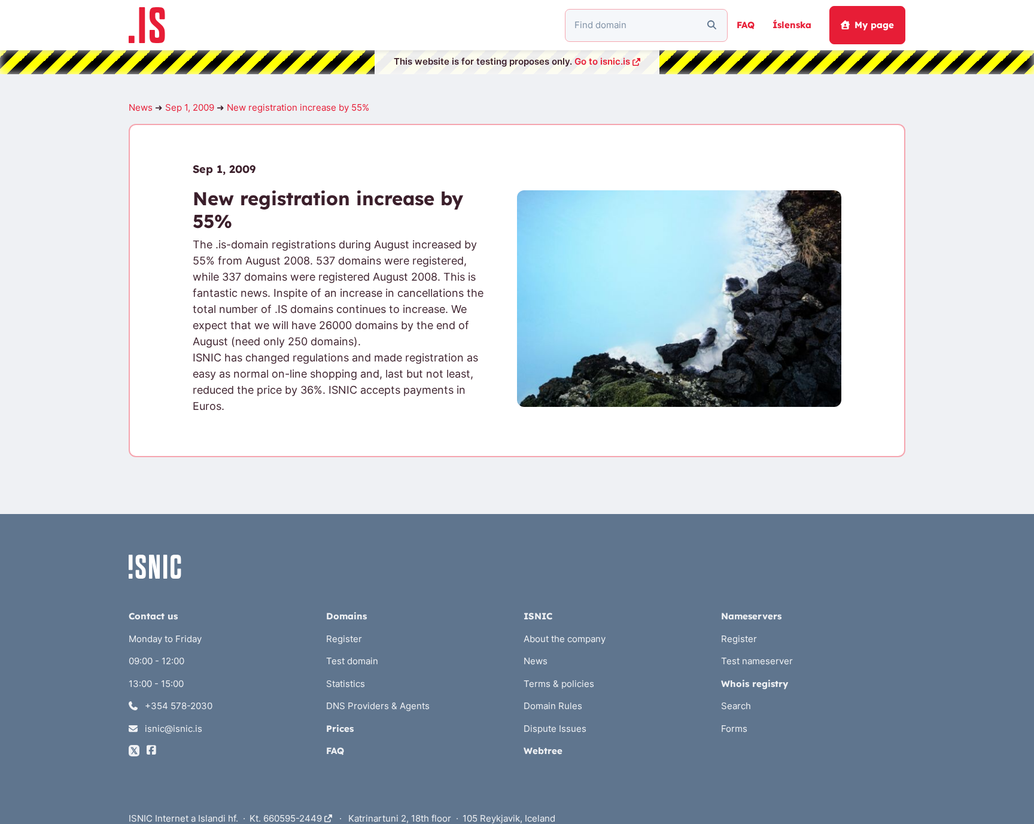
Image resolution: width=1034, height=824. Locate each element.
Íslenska (792, 25)
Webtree (543, 750)
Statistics (345, 683)
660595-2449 (293, 818)
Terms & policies (559, 683)
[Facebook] (151, 750)
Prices (340, 728)
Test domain (352, 661)
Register (344, 638)
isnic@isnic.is (172, 728)
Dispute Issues (555, 728)
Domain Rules (553, 706)
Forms (734, 728)
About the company (565, 638)
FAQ (746, 25)
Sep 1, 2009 (189, 107)
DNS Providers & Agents (378, 706)
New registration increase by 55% (298, 107)
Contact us (153, 616)
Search (736, 706)
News (141, 107)
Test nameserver (757, 661)
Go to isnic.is (602, 61)
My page (874, 25)
